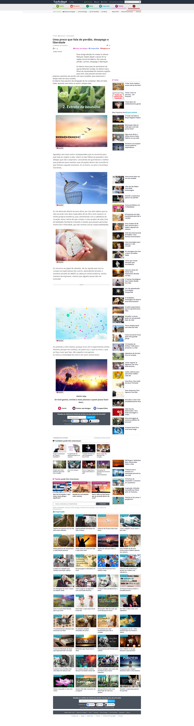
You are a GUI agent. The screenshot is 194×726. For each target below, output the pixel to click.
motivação (67, 507)
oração (97, 507)
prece (60, 509)
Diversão (95, 712)
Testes (120, 6)
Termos (86, 423)
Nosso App (89, 2)
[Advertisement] (11, 34)
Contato (105, 2)
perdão (72, 507)
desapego (77, 507)
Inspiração (106, 6)
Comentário (103, 504)
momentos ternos (84, 507)
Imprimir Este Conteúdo (61, 438)
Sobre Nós (90, 716)
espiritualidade (60, 507)
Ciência (105, 11)
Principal (55, 36)
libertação (92, 507)
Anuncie (120, 716)
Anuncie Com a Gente (117, 2)
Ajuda (97, 2)
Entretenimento (134, 8)
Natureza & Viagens (69, 11)
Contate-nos (74, 716)
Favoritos (138, 11)
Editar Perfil (115, 11)
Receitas (76, 6)
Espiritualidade (70, 36)
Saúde (61, 6)
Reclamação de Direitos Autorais (102, 438)
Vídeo (72, 2)
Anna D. (60, 51)
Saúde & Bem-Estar (69, 712)
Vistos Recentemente (127, 11)
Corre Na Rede (95, 11)
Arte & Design (83, 11)
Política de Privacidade (94, 423)
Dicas (91, 6)
